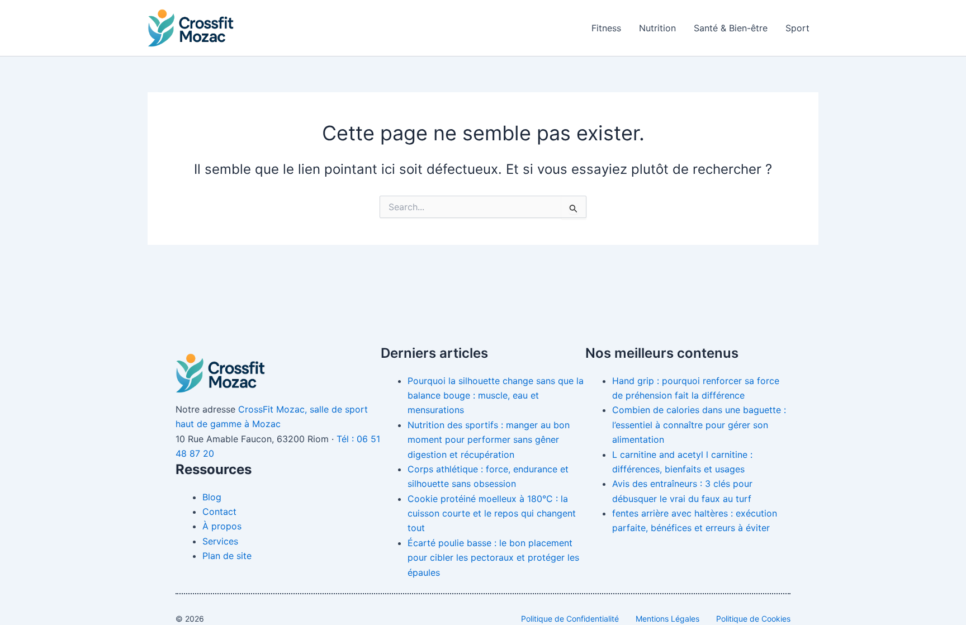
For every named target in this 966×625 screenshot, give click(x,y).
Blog (211, 497)
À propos (222, 526)
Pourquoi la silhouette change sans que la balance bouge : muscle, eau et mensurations (496, 395)
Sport (797, 28)
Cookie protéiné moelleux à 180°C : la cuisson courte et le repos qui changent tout (492, 513)
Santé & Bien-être (731, 28)
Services (220, 541)
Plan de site (227, 555)
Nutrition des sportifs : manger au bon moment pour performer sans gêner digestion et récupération (489, 439)
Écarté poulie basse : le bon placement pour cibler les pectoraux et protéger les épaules (493, 557)
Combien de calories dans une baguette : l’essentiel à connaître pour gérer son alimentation (699, 424)
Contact (219, 511)
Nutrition (657, 28)
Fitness (606, 28)
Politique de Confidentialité (570, 618)
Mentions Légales (667, 618)
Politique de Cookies (753, 618)
